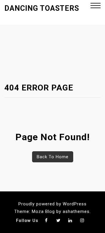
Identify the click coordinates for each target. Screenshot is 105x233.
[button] (95, 6)
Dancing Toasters (41, 8)
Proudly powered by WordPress (52, 204)
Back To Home (53, 156)
